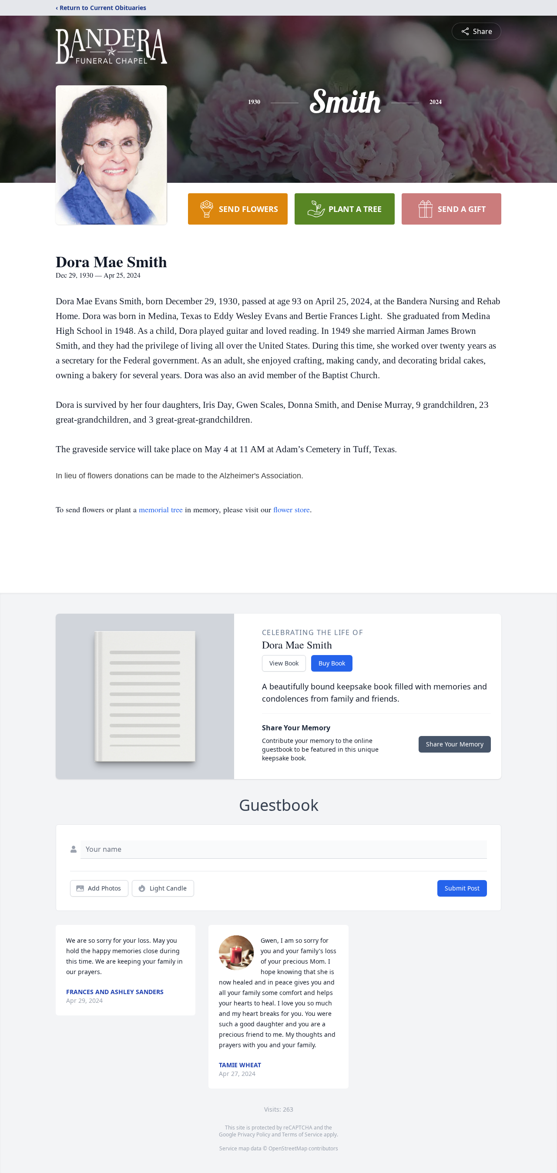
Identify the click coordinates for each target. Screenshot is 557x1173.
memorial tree (161, 509)
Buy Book (332, 663)
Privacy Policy (254, 1134)
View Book (284, 663)
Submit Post (462, 888)
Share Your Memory (454, 744)
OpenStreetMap (287, 1148)
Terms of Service (302, 1134)
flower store (291, 509)
